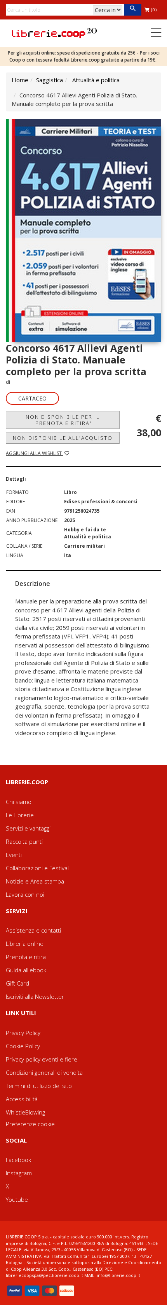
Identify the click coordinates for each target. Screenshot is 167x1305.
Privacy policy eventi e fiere (41, 1059)
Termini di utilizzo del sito (39, 1086)
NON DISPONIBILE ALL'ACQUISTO (63, 437)
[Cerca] (132, 10)
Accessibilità (22, 1099)
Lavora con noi (25, 894)
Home (20, 80)
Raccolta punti (24, 841)
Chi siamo (18, 802)
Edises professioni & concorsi (100, 501)
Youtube (17, 1199)
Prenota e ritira (26, 957)
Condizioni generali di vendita (44, 1072)
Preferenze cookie (30, 1124)
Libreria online (24, 943)
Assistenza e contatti (33, 930)
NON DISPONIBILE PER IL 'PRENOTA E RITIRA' (63, 420)
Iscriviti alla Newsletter (35, 996)
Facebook (18, 1160)
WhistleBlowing (25, 1112)
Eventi (14, 855)
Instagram (19, 1173)
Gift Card (17, 983)
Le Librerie (20, 815)
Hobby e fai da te (85, 529)
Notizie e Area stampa (35, 881)
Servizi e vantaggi (28, 828)
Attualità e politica (96, 80)
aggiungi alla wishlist (34, 453)
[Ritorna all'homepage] (54, 32)
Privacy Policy (23, 1033)
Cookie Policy (23, 1046)
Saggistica (49, 80)
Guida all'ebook (26, 970)
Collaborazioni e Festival (37, 868)
